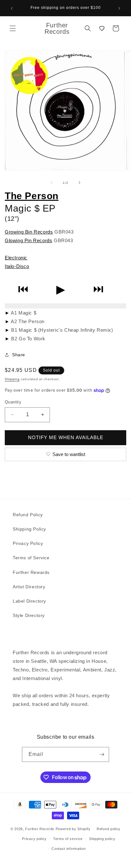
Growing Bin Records (29, 232)
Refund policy (109, 829)
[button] (13, 28)
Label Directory (29, 601)
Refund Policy (28, 514)
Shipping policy (102, 839)
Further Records (39, 829)
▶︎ (60, 289)
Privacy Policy (28, 543)
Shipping (12, 379)
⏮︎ (23, 289)
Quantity (13, 402)
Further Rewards (31, 572)
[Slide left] (52, 183)
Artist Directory (29, 586)
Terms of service (68, 839)
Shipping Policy (29, 529)
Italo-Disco (17, 266)
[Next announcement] (119, 8)
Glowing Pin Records (28, 240)
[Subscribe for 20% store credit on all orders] (102, 754)
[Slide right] (79, 183)
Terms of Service (31, 557)
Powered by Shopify (73, 829)
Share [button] (18, 354)
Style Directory (29, 615)
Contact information (69, 849)
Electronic (16, 257)
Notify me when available (65, 437)
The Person (32, 196)
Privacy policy (34, 839)
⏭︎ (98, 289)
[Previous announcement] (12, 8)
